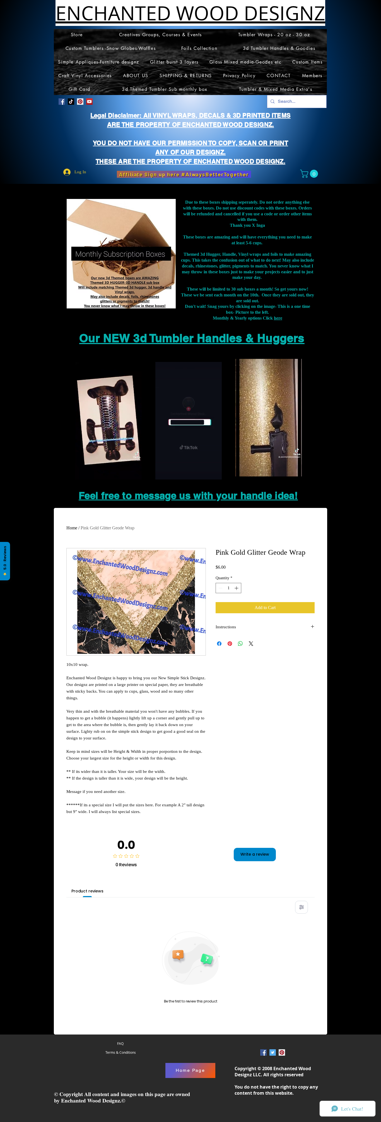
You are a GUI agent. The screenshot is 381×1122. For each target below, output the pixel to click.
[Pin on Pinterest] (229, 643)
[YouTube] (89, 101)
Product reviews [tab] (87, 891)
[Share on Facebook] (219, 643)
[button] (310, 174)
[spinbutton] (228, 588)
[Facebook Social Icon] (62, 101)
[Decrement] (219, 588)
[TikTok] (71, 101)
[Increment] (236, 588)
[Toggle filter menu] (301, 907)
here (278, 318)
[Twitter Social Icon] (272, 1052)
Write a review (254, 854)
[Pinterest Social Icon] (80, 101)
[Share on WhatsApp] (240, 643)
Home (71, 527)
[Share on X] (251, 643)
